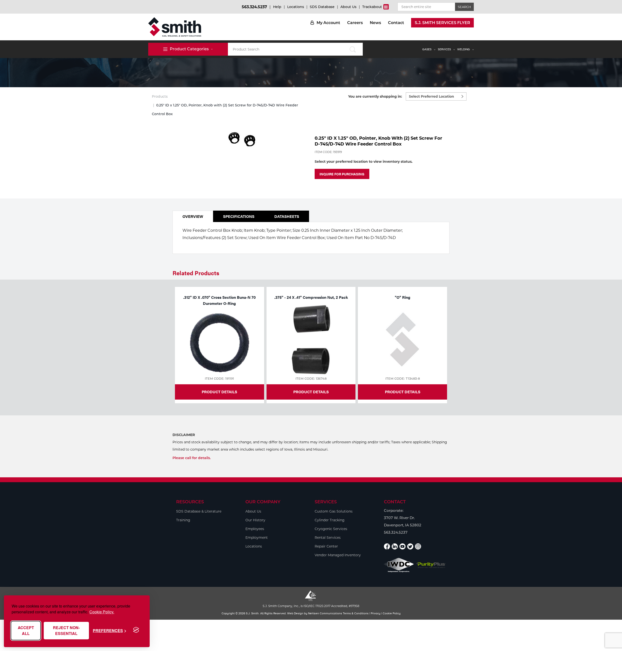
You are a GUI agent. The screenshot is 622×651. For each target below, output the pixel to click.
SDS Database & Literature (198, 511)
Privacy (375, 613)
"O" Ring (402, 297)
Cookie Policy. (101, 612)
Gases (427, 49)
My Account (328, 22)
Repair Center (326, 546)
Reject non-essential (66, 630)
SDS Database (322, 7)
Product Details (219, 391)
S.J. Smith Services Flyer (442, 22)
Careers (355, 22)
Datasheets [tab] (286, 216)
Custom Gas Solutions (334, 511)
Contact (396, 22)
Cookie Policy (392, 613)
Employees (254, 529)
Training (183, 520)
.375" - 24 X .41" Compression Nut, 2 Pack (311, 297)
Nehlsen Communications (325, 613)
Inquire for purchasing (342, 173)
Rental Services (328, 537)
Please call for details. (192, 458)
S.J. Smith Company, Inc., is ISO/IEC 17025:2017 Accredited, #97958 (311, 606)
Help (277, 7)
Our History (255, 520)
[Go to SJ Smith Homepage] (174, 27)
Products (160, 96)
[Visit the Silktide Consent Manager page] (136, 630)
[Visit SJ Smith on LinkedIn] (395, 546)
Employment (256, 537)
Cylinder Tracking (330, 520)
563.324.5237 (254, 7)
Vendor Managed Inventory (338, 555)
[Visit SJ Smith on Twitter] (410, 546)
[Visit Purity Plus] (431, 565)
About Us (348, 7)
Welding (463, 49)
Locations (295, 7)
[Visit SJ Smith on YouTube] (402, 546)
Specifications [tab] (238, 216)
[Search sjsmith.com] (353, 49)
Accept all (26, 630)
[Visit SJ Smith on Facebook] (387, 546)
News (375, 22)
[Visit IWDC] (399, 565)
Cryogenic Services (331, 529)
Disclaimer (184, 435)
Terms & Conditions (356, 613)
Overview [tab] (192, 216)
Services (444, 49)
